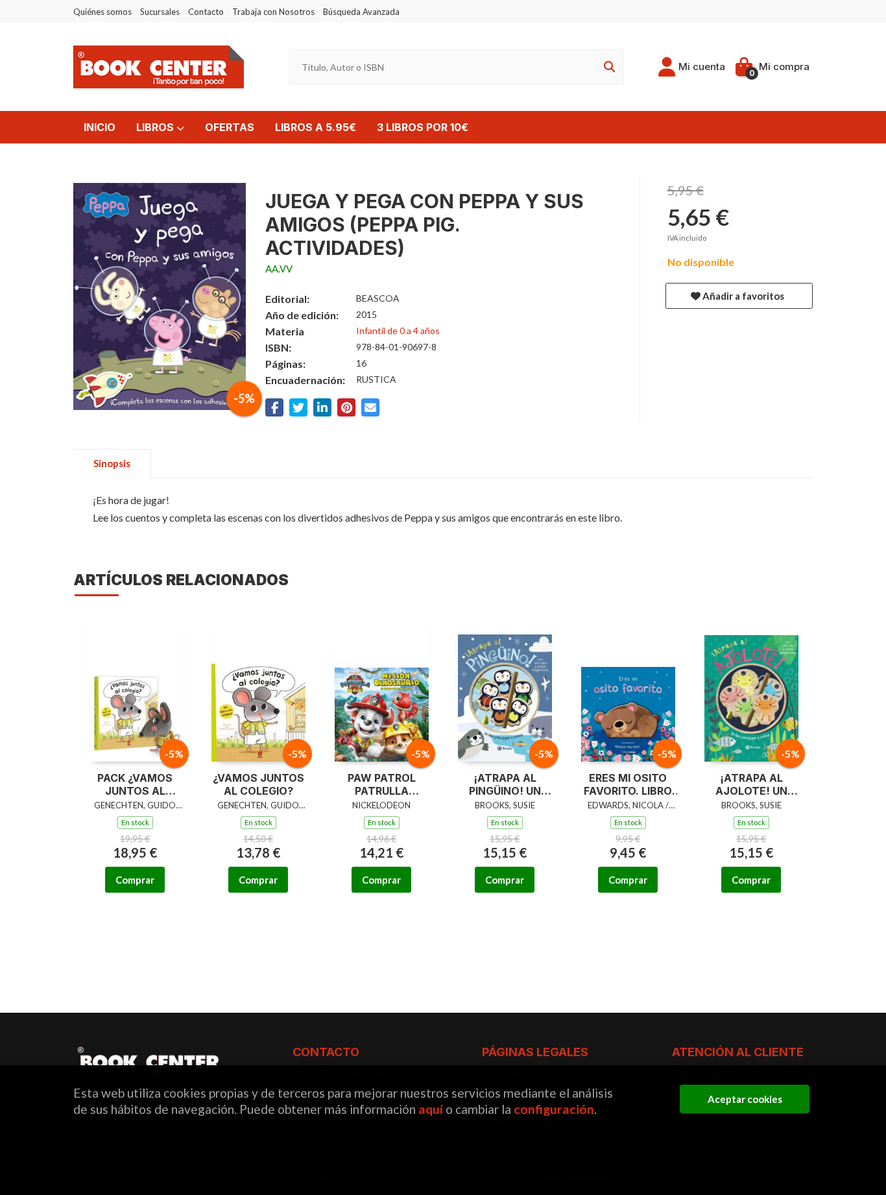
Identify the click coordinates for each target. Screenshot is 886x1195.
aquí (430, 1109)
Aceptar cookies (745, 1099)
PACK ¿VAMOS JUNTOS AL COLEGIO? (135, 785)
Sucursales (160, 11)
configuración (554, 1109)
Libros (156, 127)
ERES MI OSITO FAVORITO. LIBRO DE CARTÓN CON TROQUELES (628, 785)
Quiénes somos (102, 11)
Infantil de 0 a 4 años (398, 330)
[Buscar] (607, 67)
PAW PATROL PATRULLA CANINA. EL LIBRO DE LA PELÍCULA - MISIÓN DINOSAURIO (381, 785)
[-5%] (135, 687)
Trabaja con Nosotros (273, 11)
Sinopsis (111, 463)
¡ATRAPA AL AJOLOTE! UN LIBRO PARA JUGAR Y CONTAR (751, 785)
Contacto (206, 11)
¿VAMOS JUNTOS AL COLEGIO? (258, 784)
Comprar (134, 880)
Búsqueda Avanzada (361, 11)
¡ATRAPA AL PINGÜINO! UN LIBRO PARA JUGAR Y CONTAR (504, 785)
